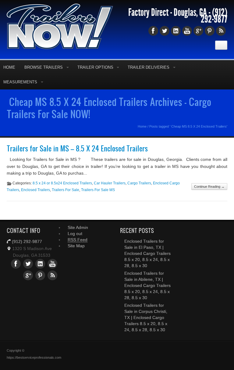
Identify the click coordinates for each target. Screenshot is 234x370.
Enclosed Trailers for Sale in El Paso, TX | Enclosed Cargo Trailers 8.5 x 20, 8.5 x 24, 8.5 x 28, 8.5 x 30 (147, 253)
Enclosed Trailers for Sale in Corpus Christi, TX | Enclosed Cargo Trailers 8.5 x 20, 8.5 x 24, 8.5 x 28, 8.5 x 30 (145, 317)
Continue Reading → (209, 186)
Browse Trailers (43, 67)
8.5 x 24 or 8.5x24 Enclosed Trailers (62, 183)
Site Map (76, 245)
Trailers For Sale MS (98, 190)
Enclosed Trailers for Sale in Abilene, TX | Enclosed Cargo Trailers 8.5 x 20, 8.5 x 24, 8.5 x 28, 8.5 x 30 (147, 285)
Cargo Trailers (139, 183)
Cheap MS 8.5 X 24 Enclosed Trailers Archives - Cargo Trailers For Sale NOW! (109, 108)
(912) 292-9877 (214, 15)
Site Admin (78, 227)
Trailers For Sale (65, 190)
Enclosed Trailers (35, 190)
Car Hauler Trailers (110, 183)
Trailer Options (95, 67)
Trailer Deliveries (148, 67)
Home (142, 126)
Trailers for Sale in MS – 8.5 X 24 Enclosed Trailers (77, 148)
